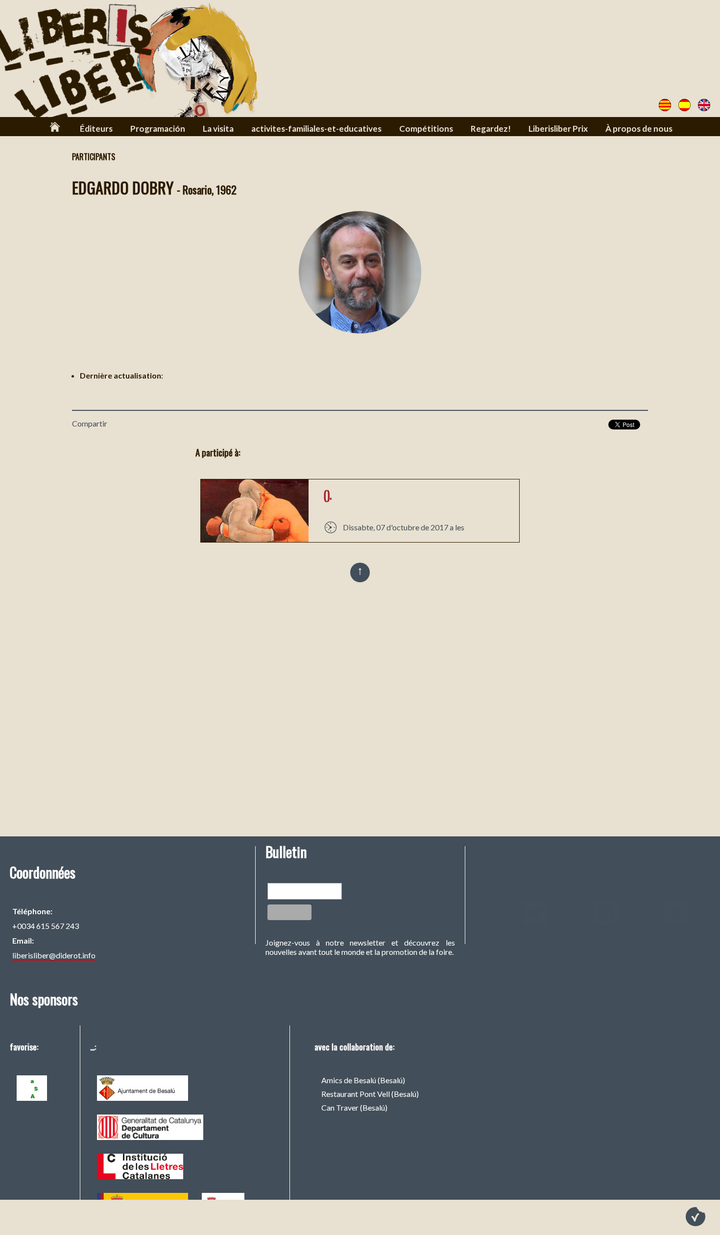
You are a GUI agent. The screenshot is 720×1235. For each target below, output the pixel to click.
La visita (218, 128)
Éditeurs (96, 128)
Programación (157, 128)
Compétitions (426, 128)
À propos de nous (638, 128)
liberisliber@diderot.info (54, 955)
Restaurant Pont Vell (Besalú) (370, 1093)
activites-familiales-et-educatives (316, 128)
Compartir (89, 423)
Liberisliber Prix (558, 128)
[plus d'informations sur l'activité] (255, 539)
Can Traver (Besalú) (354, 1107)
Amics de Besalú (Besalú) (363, 1080)
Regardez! (491, 128)
